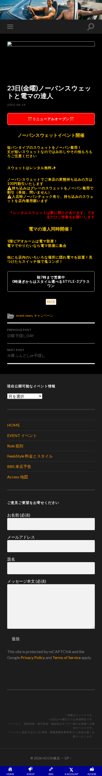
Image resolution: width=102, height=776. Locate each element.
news (29, 315)
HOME (13, 425)
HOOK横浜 (51, 758)
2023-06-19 (16, 105)
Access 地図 (17, 476)
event (20, 315)
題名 (11, 559)
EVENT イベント (22, 435)
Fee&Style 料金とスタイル (30, 456)
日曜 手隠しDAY (20, 333)
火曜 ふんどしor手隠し (26, 353)
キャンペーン (43, 315)
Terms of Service (66, 657)
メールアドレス (21, 537)
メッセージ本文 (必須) (26, 581)
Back (51, 302)
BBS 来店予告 (19, 466)
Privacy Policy (33, 657)
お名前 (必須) (18, 515)
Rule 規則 (15, 445)
